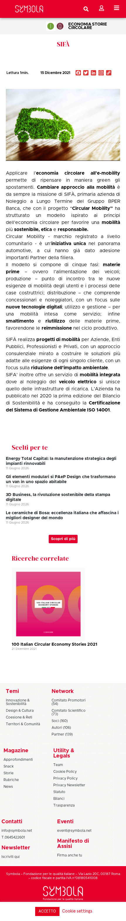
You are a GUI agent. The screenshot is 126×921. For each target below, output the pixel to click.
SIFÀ (63, 44)
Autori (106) (61, 727)
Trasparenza (64, 805)
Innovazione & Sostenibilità (18, 702)
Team (58, 765)
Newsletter (15, 848)
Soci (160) (60, 721)
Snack (9, 766)
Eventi (65, 821)
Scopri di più (63, 539)
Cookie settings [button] (77, 911)
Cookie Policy (65, 771)
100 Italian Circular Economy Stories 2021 (54, 644)
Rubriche (11, 780)
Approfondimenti (18, 759)
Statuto (59, 792)
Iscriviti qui (10, 856)
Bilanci (58, 798)
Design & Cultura (20, 710)
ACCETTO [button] (47, 911)
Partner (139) (62, 734)
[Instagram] (101, 73)
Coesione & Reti (19, 717)
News (8, 786)
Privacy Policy (65, 778)
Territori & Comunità (23, 724)
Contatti (11, 821)
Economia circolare (80, 26)
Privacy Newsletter (69, 785)
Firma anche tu (69, 855)
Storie (99, 24)
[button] (91, 85)
